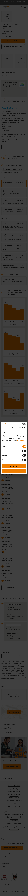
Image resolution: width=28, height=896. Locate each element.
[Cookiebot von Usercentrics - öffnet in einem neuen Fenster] (20, 424)
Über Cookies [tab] (22, 427)
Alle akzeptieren (14, 466)
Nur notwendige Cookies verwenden (14, 471)
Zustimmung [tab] (5, 427)
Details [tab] (14, 427)
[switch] (24, 451)
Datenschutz (20, 440)
